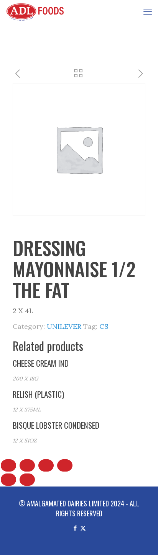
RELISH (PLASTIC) (38, 394)
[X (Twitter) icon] (83, 527)
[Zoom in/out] (8, 465)
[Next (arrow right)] (27, 479)
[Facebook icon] (75, 527)
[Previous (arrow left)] (8, 479)
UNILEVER (64, 326)
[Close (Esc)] (64, 465)
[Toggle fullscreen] (27, 465)
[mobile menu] (147, 11)
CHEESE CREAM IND (41, 363)
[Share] (46, 465)
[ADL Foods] (37, 11)
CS (104, 326)
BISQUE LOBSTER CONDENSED (56, 425)
